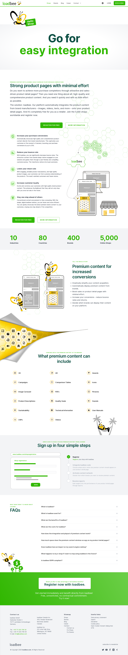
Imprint (93, 619)
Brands (56, 3)
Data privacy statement (98, 617)
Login (109, 3)
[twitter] (103, 650)
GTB (92, 628)
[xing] (117, 650)
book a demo (119, 3)
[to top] (65, 650)
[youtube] (106, 650)
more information (76, 125)
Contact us (70, 628)
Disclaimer (94, 622)
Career (69, 3)
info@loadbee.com (21, 634)
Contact (76, 3)
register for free (51, 125)
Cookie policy (95, 624)
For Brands (70, 632)
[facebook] (110, 650)
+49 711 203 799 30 (19, 630)
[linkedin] (113, 650)
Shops (49, 3)
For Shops (70, 630)
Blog (62, 3)
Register (75, 459)
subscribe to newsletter (110, 644)
